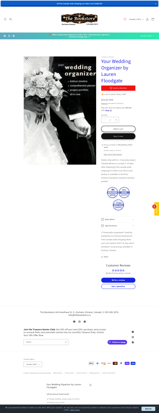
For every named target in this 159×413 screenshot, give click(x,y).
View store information (113, 154)
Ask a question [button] (118, 286)
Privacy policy (69, 373)
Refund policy (58, 373)
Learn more (75, 410)
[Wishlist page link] (125, 19)
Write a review (118, 280)
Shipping (104, 103)
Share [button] (106, 257)
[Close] (90, 385)
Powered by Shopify (44, 373)
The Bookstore (33, 373)
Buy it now (118, 136)
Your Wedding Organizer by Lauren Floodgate (116, 71)
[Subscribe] (65, 342)
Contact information (108, 373)
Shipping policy (94, 373)
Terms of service (81, 373)
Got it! (148, 409)
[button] (5, 19)
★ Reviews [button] (156, 209)
